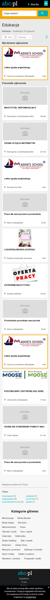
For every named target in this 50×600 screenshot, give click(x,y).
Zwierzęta (6, 536)
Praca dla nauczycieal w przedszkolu (22, 214)
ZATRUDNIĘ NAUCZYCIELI (17, 285)
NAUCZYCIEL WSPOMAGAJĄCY (20, 107)
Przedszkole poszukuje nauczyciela (22, 320)
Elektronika (20, 536)
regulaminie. (31, 597)
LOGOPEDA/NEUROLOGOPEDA (19, 249)
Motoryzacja (7, 518)
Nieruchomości (9, 527)
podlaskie (30, 496)
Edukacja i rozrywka (33, 549)
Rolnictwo (6, 545)
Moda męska (8, 522)
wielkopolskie (8, 499)
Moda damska (24, 518)
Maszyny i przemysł (11, 549)
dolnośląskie (7, 496)
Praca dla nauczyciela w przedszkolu (22, 462)
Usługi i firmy (21, 545)
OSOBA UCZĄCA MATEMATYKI (19, 143)
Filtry (10, 37)
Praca (22, 527)
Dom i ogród (26, 531)
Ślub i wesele (26, 540)
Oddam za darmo (26, 554)
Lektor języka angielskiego (17, 67)
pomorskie (30, 499)
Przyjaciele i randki (32, 558)
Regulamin (24, 578)
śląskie (29, 502)
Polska (5, 492)
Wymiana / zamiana (11, 558)
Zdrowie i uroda (9, 531)
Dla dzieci (22, 522)
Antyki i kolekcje (9, 540)
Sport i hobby (8, 554)
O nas (24, 582)
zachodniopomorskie (11, 502)
